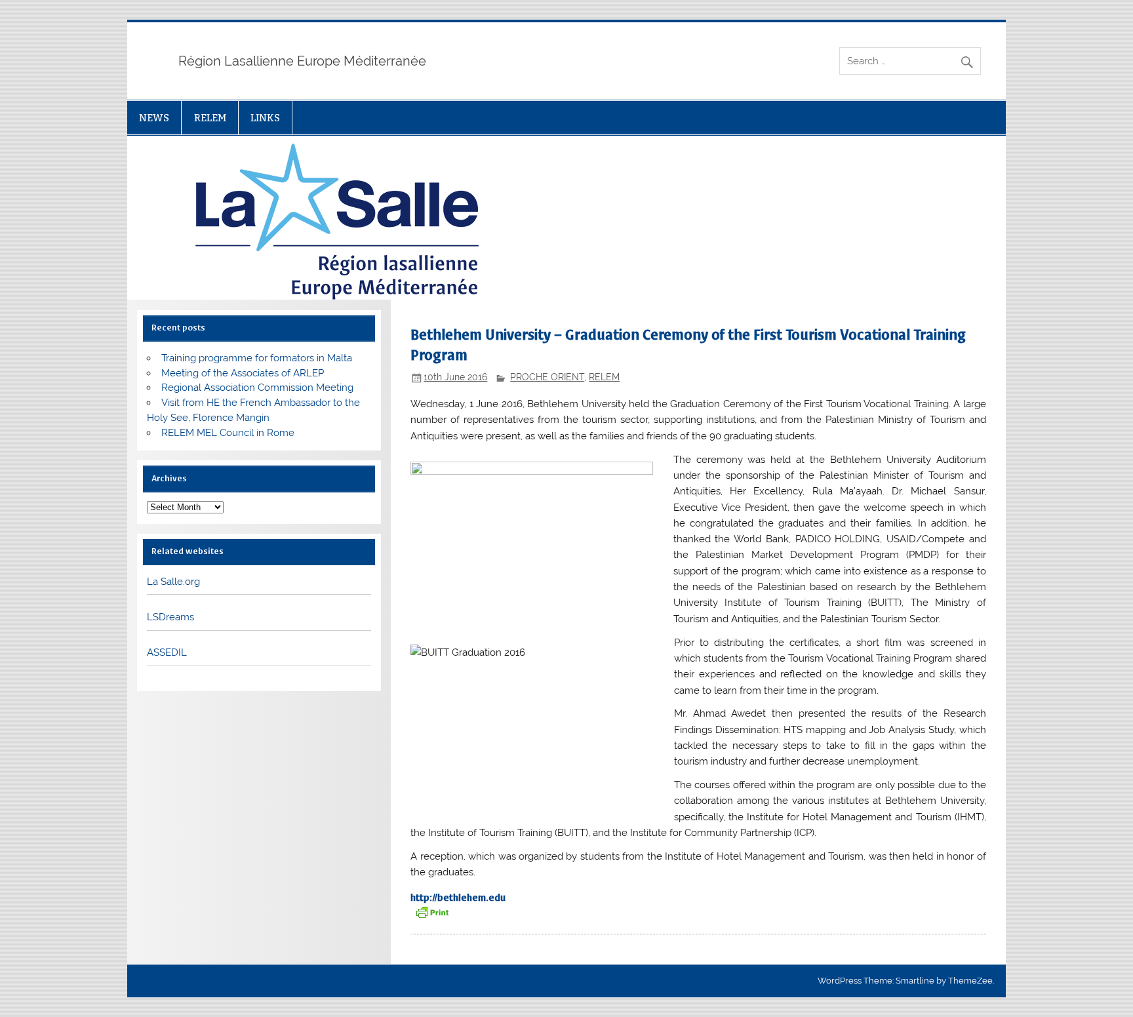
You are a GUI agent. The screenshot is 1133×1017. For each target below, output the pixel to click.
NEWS (154, 117)
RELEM (210, 117)
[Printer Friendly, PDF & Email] (432, 911)
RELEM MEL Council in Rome (227, 433)
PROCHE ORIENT (547, 377)
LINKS (265, 117)
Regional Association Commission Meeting (257, 387)
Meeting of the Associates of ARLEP (242, 373)
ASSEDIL (167, 652)
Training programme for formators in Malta (256, 358)
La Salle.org (173, 582)
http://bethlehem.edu (458, 898)
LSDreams (170, 617)
